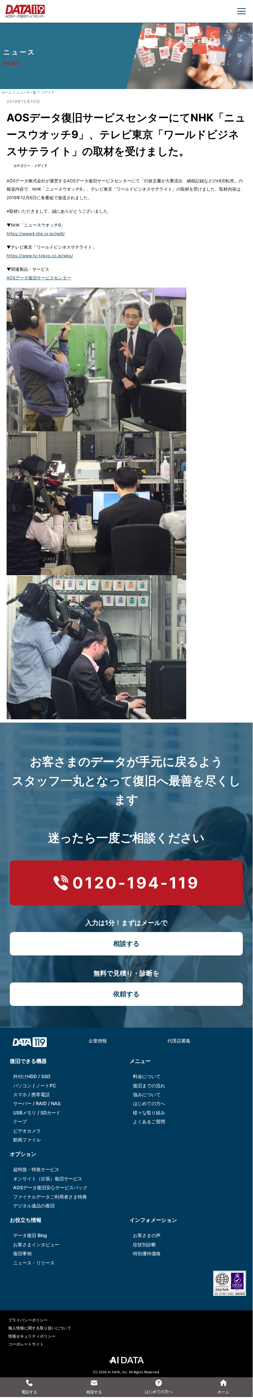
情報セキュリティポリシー (32, 1336)
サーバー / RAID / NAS (37, 1103)
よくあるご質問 (149, 1121)
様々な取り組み (149, 1112)
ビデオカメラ (27, 1131)
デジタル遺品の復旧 (34, 1205)
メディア (47, 92)
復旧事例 (22, 1253)
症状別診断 (144, 1244)
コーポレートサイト (26, 1344)
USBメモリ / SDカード (37, 1112)
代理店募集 (178, 1040)
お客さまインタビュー (36, 1244)
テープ (20, 1121)
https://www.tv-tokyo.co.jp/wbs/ (40, 255)
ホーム (7, 92)
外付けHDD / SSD (31, 1076)
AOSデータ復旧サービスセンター (39, 277)
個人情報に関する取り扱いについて (39, 1327)
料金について (147, 1076)
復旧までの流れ (149, 1085)
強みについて (147, 1094)
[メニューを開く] (241, 11)
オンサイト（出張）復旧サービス (47, 1178)
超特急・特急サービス (36, 1169)
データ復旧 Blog (30, 1235)
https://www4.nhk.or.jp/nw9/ (36, 233)
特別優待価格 (147, 1253)
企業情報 (98, 1040)
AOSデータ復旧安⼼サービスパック (50, 1187)
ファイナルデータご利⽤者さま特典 (50, 1196)
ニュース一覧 (26, 92)
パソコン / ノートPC (34, 1085)
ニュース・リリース (34, 1262)
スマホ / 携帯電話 (31, 1094)
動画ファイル (27, 1139)
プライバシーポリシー (28, 1320)
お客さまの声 (147, 1235)
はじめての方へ (149, 1103)
